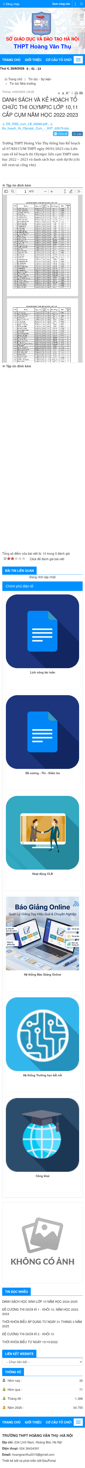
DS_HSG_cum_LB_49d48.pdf (26, 124)
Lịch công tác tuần (42, 672)
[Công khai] (42, 1135)
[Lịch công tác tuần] (42, 631)
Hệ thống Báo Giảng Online (42, 974)
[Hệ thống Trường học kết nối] (42, 1034)
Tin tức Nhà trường (23, 83)
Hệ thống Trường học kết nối (42, 1075)
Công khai (42, 1176)
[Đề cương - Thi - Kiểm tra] (42, 732)
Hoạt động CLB (42, 874)
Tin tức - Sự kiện (39, 79)
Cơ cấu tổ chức (59, 59)
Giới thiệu (33, 59)
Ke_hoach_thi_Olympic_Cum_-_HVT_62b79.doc (35, 128)
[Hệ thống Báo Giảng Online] (42, 933)
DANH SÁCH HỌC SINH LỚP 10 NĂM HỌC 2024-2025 (40, 1301)
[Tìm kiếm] (81, 4)
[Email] (81, 92)
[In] (76, 92)
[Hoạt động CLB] (42, 833)
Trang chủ (11, 59)
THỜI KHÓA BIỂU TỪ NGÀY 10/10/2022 (30, 1342)
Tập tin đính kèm (18, 185)
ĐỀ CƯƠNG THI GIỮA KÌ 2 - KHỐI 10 (28, 1334)
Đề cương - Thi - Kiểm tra (43, 773)
